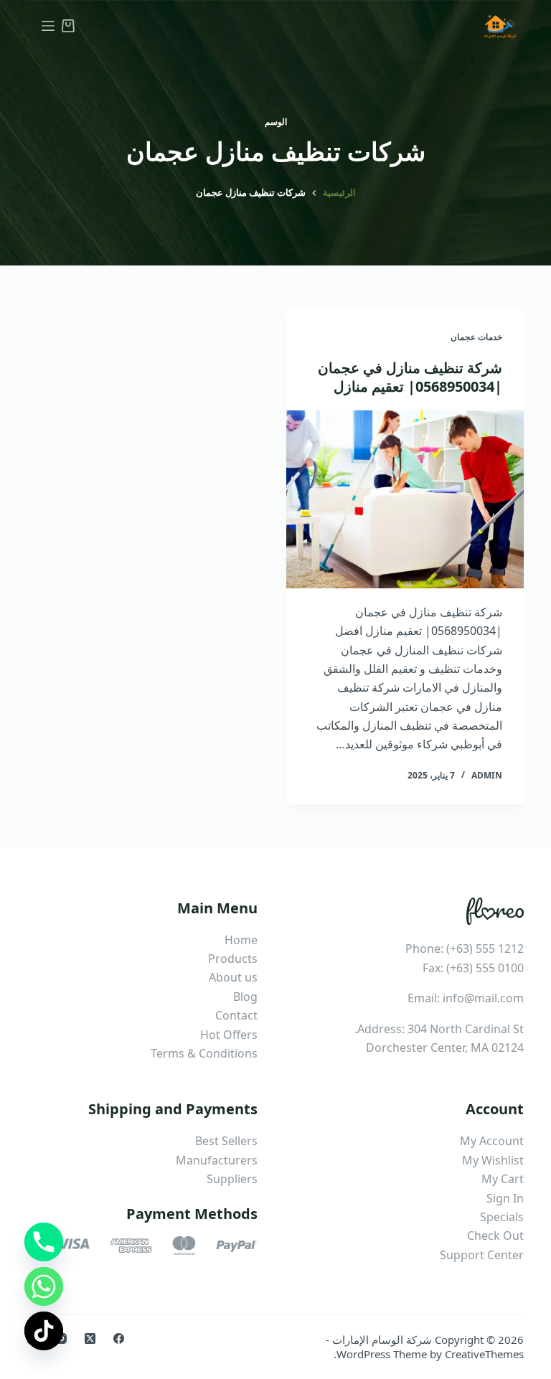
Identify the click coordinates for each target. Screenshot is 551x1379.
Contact (236, 1015)
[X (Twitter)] (90, 1338)
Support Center (482, 1255)
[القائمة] (48, 25)
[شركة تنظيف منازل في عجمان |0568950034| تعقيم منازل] (405, 499)
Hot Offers (229, 1035)
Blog (245, 996)
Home (241, 940)
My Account (492, 1141)
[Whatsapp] (43, 1286)
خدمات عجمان (476, 337)
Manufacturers (217, 1160)
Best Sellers (226, 1141)
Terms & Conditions (204, 1053)
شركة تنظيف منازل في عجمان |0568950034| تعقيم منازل (410, 377)
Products (233, 958)
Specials (502, 1217)
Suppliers (232, 1179)
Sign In (505, 1198)
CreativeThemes (484, 1354)
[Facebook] (118, 1338)
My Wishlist (493, 1160)
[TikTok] (43, 1331)
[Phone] (43, 1242)
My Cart (502, 1179)
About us (233, 977)
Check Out (495, 1235)
